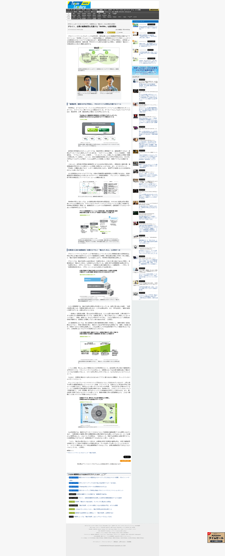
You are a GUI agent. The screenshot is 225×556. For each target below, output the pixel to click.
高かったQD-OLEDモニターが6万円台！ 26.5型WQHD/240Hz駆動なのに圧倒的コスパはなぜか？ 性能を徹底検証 (148, 133)
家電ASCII (81, 11)
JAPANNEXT (84, 18)
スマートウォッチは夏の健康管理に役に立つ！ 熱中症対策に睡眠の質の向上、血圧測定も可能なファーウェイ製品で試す (148, 110)
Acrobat (79, 16)
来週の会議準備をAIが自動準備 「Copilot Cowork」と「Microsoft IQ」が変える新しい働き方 (148, 36)
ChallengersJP (128, 11)
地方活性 (116, 11)
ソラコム (94, 16)
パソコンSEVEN (94, 13)
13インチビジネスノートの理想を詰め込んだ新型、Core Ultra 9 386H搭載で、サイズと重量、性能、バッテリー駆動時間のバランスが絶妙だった (148, 262)
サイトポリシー (96, 541)
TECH (83, 9)
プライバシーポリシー (107, 541)
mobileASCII (117, 536)
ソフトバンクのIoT (130, 17)
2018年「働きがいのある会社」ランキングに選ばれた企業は (93, 501)
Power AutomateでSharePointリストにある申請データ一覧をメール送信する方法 (148, 28)
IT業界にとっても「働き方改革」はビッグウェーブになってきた (93, 516)
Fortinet (114, 16)
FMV (74, 13)
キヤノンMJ (79, 18)
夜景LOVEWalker (116, 537)
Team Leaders (110, 534)
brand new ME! (119, 530)
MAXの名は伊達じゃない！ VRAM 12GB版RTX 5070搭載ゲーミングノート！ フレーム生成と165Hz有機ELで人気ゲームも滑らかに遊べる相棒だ (148, 121)
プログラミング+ (107, 11)
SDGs (113, 11)
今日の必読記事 (97, 536)
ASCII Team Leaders (79, 4)
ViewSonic (104, 15)
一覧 (105, 32)
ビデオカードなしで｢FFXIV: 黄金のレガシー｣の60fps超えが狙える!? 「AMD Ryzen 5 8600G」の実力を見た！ (148, 297)
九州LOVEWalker (124, 537)
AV (114, 9)
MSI (99, 13)
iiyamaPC (84, 13)
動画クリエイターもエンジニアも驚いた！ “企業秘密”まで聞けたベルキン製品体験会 (148, 166)
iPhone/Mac (95, 9)
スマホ (121, 9)
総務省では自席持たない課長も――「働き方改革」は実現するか (94, 513)
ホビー (105, 9)
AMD (79, 15)
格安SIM (75, 11)
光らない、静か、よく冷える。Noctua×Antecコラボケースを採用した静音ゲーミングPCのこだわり (148, 175)
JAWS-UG (95, 529)
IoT (74, 9)
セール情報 (138, 9)
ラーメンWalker (84, 537)
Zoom (125, 16)
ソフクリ (135, 16)
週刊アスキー (93, 11)
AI (71, 9)
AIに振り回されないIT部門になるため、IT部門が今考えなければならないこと (148, 208)
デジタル (88, 9)
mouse (78, 13)
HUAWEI (99, 15)
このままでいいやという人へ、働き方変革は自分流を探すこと (93, 509)
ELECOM (74, 15)
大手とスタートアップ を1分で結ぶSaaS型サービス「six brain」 (98, 483)
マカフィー (74, 18)
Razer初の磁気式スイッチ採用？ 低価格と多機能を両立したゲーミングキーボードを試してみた (148, 218)
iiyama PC (108, 527)
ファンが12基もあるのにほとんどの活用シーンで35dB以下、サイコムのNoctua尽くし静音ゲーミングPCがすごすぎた (148, 196)
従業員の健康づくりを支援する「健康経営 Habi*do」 (92, 494)
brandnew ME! (94, 18)
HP (109, 13)
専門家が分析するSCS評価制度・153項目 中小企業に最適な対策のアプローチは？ (148, 86)
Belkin (109, 15)
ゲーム (132, 9)
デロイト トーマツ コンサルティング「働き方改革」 (82, 452)
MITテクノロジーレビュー (125, 536)
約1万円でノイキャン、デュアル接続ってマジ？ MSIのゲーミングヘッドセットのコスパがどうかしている (148, 252)
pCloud (99, 18)
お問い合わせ (122, 541)
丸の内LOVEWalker (132, 537)
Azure (89, 16)
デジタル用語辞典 (110, 536)
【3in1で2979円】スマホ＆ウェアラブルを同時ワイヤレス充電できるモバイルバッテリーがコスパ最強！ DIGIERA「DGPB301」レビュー (148, 157)
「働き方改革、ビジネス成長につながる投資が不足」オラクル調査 (98, 505)
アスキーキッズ (69, 11)
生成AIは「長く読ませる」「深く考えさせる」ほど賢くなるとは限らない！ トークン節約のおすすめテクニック (148, 62)
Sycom (89, 13)
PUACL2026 (121, 11)
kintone (84, 16)
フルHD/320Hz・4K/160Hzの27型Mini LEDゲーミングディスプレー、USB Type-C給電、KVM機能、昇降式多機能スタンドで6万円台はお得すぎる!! (148, 144)
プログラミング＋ (117, 534)
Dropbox (99, 16)
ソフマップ (89, 18)
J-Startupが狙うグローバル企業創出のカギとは (93, 486)
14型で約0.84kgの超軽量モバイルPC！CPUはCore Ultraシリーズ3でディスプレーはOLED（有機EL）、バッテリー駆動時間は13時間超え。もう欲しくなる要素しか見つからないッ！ (148, 229)
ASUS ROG (84, 15)
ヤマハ (119, 16)
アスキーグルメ (87, 11)
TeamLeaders (100, 11)
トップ (68, 9)
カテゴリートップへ (125, 461)
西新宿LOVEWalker (108, 537)
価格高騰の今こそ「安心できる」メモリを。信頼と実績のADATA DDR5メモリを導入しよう (148, 242)
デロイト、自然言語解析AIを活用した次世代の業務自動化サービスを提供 (100, 498)
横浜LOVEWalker (100, 537)
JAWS (74, 16)
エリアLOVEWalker (92, 537)
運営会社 (116, 541)
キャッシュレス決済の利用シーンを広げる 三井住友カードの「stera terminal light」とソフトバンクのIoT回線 (148, 276)
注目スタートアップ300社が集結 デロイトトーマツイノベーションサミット (101, 490)
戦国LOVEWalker (140, 537)
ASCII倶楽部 (154, 10)
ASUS (104, 13)
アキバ (117, 9)
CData (104, 16)
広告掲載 (129, 541)
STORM (133, 527)
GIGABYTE (89, 15)
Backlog (109, 16)
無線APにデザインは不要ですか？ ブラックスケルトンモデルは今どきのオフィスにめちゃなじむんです (148, 185)
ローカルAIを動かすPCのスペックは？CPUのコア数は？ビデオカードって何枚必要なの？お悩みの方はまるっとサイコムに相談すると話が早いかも (148, 97)
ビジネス (78, 9)
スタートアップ (127, 9)
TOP (86, 525)
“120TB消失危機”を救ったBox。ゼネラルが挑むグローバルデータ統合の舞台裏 (148, 53)
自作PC (110, 9)
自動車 (101, 9)
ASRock (94, 15)
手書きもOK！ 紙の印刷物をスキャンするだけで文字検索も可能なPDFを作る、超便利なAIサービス (148, 45)
